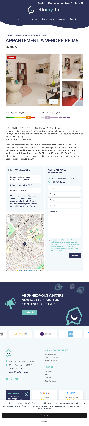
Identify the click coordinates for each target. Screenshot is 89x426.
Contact (73, 19)
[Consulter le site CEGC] (43, 334)
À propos (62, 19)
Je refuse (44, 421)
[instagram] (79, 3)
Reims (45, 35)
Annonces (19, 35)
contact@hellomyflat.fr (18, 372)
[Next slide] (53, 101)
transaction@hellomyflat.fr (63, 178)
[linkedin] (82, 3)
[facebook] (76, 3)
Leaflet (20, 270)
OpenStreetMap (30, 270)
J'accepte (44, 415)
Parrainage (42, 3)
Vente (38, 35)
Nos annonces (22, 19)
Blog (50, 3)
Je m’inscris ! (29, 312)
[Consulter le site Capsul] (18, 334)
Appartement (29, 35)
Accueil (10, 35)
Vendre (35, 19)
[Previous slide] (42, 101)
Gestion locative (48, 19)
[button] (72, 66)
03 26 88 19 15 (58, 182)
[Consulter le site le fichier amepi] (68, 334)
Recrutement (58, 3)
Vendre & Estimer (51, 360)
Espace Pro (69, 3)
